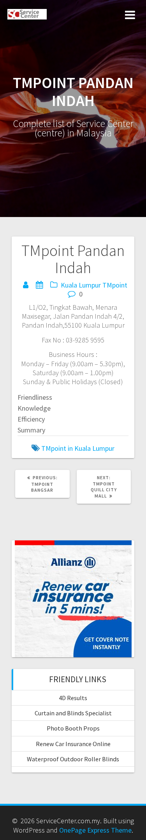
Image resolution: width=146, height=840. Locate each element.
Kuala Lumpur (81, 285)
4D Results (73, 698)
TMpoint (114, 285)
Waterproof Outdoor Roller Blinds (73, 759)
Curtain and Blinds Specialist (73, 713)
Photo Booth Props (73, 728)
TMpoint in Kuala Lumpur (77, 448)
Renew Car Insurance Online (73, 744)
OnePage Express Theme (95, 830)
